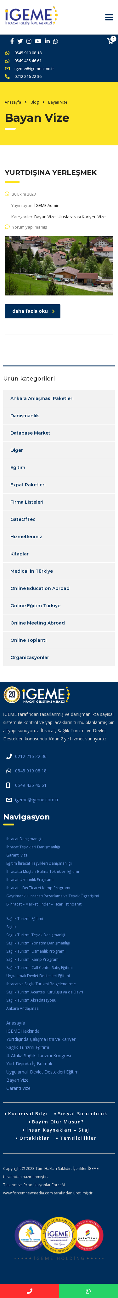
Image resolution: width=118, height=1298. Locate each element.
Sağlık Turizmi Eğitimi (24, 918)
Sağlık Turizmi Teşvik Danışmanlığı (36, 935)
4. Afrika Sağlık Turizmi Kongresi (38, 1055)
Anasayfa (13, 102)
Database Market (30, 433)
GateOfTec (23, 519)
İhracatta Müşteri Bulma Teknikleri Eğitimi (42, 871)
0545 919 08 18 (28, 53)
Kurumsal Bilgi (28, 1114)
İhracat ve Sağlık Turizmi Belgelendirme (41, 984)
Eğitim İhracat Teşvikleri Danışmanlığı (39, 863)
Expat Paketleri (28, 485)
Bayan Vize (17, 1080)
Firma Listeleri (26, 502)
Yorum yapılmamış (29, 227)
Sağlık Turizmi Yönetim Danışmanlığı (38, 943)
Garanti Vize (17, 855)
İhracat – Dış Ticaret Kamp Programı (38, 887)
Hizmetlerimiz (26, 536)
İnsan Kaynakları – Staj (57, 1130)
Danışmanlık (24, 416)
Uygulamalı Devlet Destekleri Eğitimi (38, 975)
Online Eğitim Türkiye (35, 605)
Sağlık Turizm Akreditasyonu (31, 1000)
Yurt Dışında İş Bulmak (29, 1064)
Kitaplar (19, 554)
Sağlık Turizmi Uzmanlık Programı (35, 951)
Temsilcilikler (78, 1138)
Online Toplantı (28, 640)
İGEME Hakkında (23, 1031)
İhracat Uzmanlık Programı (29, 879)
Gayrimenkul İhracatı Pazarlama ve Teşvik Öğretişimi (52, 896)
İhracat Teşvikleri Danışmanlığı (33, 847)
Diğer (16, 450)
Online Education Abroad (40, 588)
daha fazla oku (30, 311)
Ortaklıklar (34, 1138)
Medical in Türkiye (31, 571)
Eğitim (17, 467)
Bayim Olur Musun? (58, 1122)
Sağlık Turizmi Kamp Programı (32, 959)
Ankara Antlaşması (22, 1008)
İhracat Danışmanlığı (24, 838)
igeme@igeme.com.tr (34, 68)
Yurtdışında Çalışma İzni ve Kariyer (41, 1039)
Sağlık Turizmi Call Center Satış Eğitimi (39, 967)
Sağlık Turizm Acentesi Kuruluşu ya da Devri (44, 992)
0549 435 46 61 (28, 60)
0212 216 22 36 (28, 76)
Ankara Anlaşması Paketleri (42, 398)
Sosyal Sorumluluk (83, 1114)
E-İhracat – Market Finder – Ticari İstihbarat (43, 904)
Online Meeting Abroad (37, 623)
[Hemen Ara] (29, 1291)
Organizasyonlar (29, 657)
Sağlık (11, 926)
